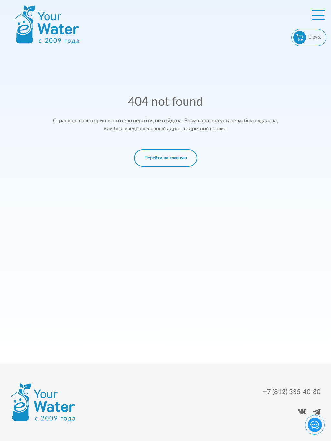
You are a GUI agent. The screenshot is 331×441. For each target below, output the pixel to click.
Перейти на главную (165, 158)
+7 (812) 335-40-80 (292, 392)
